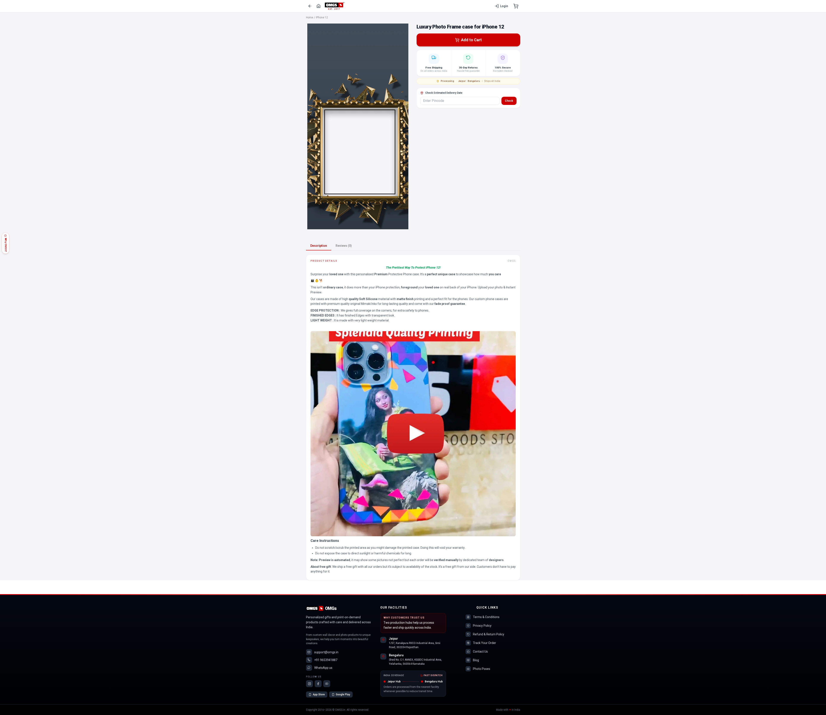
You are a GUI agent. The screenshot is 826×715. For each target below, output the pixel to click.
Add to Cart (471, 40)
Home (309, 17)
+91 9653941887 (325, 660)
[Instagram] (309, 683)
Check (509, 100)
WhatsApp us (323, 667)
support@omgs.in (326, 652)
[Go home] (318, 6)
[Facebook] (318, 683)
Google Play (343, 694)
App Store (319, 694)
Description (318, 245)
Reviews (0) (344, 245)
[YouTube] (326, 683)
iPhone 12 (322, 17)
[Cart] (516, 6)
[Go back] (310, 6)
